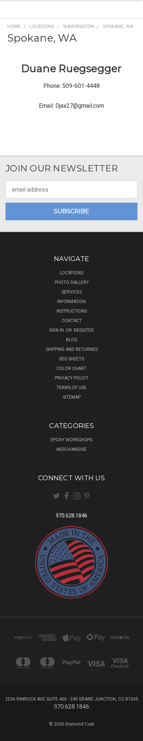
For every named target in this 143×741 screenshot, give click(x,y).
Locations (71, 272)
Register (84, 330)
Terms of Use (71, 387)
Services (72, 292)
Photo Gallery (72, 282)
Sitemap (72, 397)
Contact (72, 320)
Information (71, 301)
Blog (71, 339)
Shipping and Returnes (72, 349)
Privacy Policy (71, 378)
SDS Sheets (71, 358)
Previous (11, 733)
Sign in (57, 330)
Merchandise (71, 449)
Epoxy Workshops (71, 439)
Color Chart (71, 368)
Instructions (71, 311)
